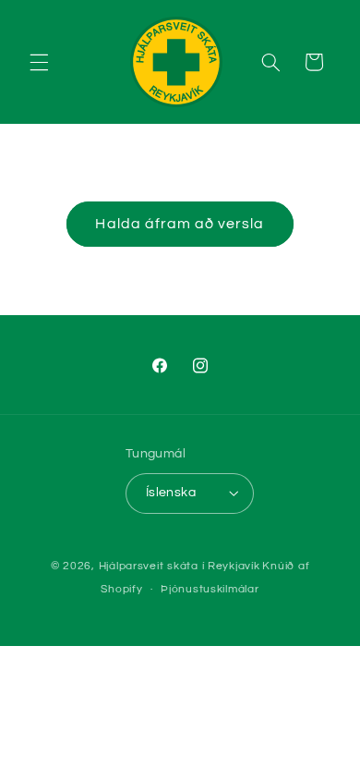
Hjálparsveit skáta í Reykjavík (179, 566)
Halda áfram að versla (179, 223)
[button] (39, 62)
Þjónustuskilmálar (210, 589)
